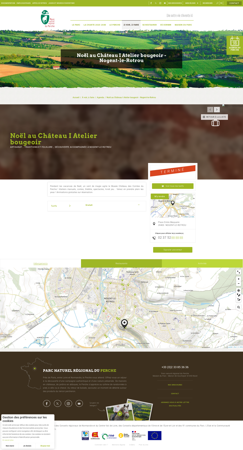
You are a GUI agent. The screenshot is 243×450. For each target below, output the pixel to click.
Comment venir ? (101, 445)
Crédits (132, 445)
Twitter (156, 3)
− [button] (239, 283)
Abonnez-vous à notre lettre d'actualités (175, 404)
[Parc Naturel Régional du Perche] (47, 18)
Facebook (151, 3)
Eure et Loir (124, 435)
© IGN (192, 217)
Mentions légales (118, 445)
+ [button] (239, 279)
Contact (234, 3)
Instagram (160, 3)
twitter (57, 403)
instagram (68, 403)
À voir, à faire (131, 25)
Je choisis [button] (27, 446)
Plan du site (143, 445)
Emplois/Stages (24, 3)
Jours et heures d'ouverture (61, 3)
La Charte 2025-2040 (95, 25)
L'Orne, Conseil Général (109, 435)
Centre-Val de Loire (85, 435)
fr (221, 3)
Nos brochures (175, 3)
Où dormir (165, 25)
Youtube (165, 3)
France (139, 435)
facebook (46, 403)
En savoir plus (8, 440)
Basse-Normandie (95, 435)
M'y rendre (160, 196)
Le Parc (76, 25)
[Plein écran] (238, 272)
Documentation (8, 3)
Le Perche (114, 25)
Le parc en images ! (94, 404)
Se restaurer (149, 25)
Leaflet (186, 217)
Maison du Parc (183, 25)
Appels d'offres (39, 3)
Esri (235, 347)
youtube (79, 403)
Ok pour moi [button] (45, 446)
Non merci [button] (10, 446)
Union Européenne (154, 435)
